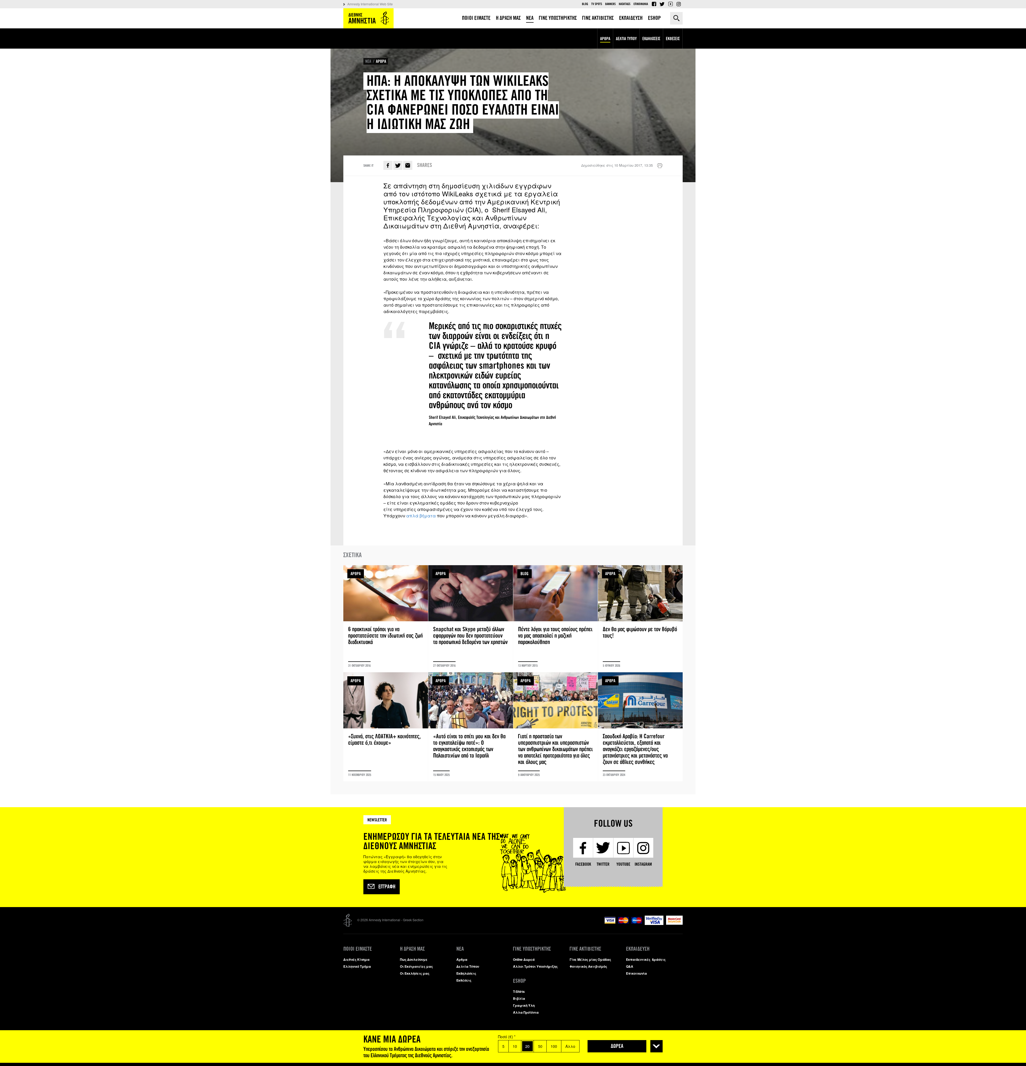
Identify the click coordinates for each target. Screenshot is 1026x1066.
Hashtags (624, 4)
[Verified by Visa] (654, 923)
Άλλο (570, 1046)
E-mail (407, 165)
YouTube (670, 4)
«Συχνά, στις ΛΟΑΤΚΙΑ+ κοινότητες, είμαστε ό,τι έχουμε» (385, 726)
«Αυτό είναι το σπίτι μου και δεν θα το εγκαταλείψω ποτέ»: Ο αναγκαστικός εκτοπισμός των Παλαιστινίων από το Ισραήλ (470, 726)
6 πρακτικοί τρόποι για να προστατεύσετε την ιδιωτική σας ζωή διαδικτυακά (385, 618)
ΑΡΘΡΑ (381, 61)
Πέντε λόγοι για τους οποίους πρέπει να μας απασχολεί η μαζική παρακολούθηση (555, 618)
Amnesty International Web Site (370, 4)
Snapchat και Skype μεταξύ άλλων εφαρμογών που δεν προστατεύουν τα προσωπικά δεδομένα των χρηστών (470, 618)
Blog (585, 4)
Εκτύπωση (660, 166)
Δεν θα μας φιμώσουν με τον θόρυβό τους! (640, 618)
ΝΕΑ (368, 61)
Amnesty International (368, 18)
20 (527, 1046)
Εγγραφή (386, 887)
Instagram (679, 4)
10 (515, 1046)
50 (540, 1046)
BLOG (524, 573)
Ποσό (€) (506, 1036)
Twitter (662, 4)
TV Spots (596, 4)
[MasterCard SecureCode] (674, 923)
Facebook (654, 4)
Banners (610, 4)
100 (554, 1046)
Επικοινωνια (641, 4)
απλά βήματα (421, 516)
